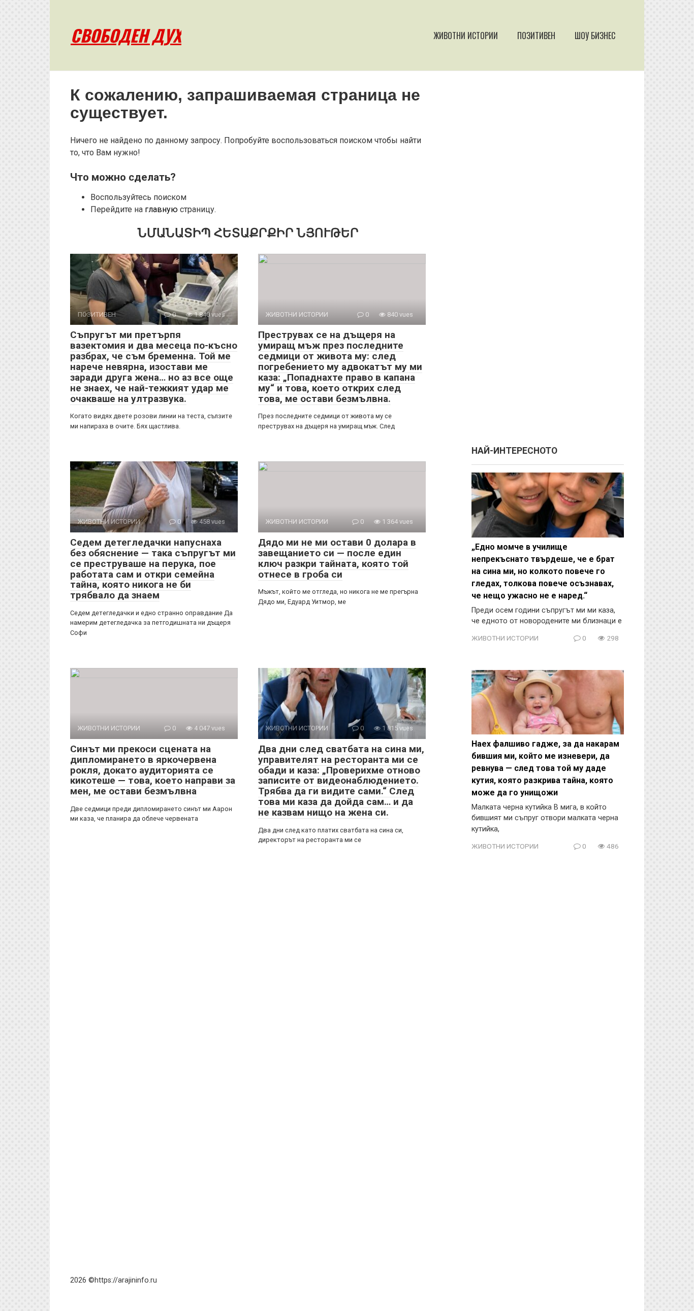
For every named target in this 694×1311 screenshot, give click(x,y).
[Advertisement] (547, 263)
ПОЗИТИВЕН (536, 35)
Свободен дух (126, 35)
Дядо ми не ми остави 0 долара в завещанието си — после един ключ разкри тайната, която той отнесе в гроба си (337, 558)
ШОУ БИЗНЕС (595, 35)
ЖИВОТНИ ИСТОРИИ (465, 35)
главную (161, 209)
